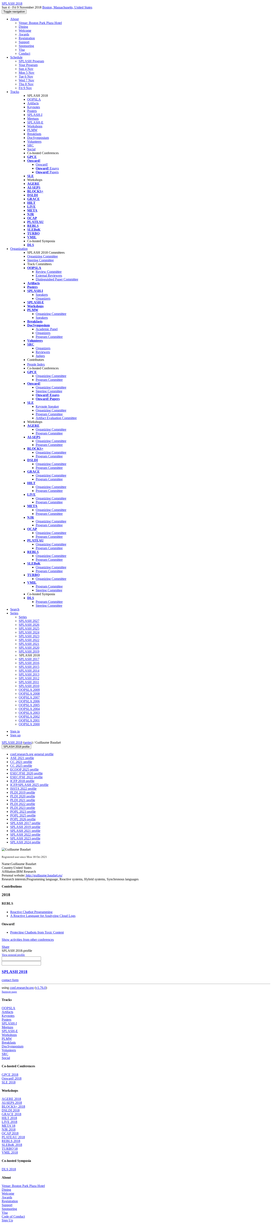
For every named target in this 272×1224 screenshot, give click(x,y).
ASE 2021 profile (22, 758)
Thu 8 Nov (26, 84)
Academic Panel (47, 329)
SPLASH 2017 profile (25, 823)
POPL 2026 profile (23, 819)
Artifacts (33, 103)
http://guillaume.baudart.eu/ (43, 875)
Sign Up (7, 1220)
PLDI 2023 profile (22, 808)
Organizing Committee (42, 256)
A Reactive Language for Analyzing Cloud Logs (42, 916)
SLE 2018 (9, 1082)
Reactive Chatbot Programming (31, 912)
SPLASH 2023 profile (25, 838)
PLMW (32, 130)
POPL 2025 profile (23, 815)
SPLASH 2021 (29, 644)
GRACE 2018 (11, 1114)
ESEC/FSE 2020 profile (26, 773)
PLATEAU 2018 (13, 1137)
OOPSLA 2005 (29, 705)
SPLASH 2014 (29, 670)
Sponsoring (26, 46)
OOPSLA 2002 (29, 716)
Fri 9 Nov (25, 88)
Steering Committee (40, 260)
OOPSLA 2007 (29, 697)
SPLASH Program (31, 61)
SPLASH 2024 (29, 632)
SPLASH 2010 (29, 686)
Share (5, 947)
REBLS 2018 (11, 1141)
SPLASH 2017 (29, 659)
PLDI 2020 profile (22, 796)
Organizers (43, 298)
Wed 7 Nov (26, 80)
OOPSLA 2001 (29, 720)
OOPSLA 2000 (29, 724)
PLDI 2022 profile (22, 804)
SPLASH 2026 (29, 624)
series (28, 742)
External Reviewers (49, 275)
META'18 (8, 1125)
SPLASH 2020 (29, 647)
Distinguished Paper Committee (57, 279)
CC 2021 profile (21, 762)
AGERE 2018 (11, 1099)
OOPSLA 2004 (29, 709)
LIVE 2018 (9, 1122)
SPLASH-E (35, 122)
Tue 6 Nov (26, 76)
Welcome (25, 30)
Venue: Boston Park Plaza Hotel (40, 23)
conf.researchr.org (22, 987)
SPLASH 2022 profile (25, 834)
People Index (36, 364)
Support (24, 42)
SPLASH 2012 (29, 678)
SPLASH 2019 (29, 651)
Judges (40, 356)
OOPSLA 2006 (29, 701)
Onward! (42, 164)
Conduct (24, 53)
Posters (32, 111)
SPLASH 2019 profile (25, 827)
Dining (23, 26)
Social (31, 149)
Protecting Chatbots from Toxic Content (37, 932)
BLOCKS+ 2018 (13, 1106)
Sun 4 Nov (26, 69)
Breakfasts (34, 134)
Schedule (16, 57)
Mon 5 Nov (26, 72)
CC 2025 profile (21, 765)
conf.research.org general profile (32, 754)
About (14, 19)
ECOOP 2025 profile (24, 769)
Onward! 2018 (11, 1078)
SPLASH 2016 (29, 663)
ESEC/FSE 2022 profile (26, 777)
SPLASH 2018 (12, 742)
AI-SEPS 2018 (12, 1102)
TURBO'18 (10, 1148)
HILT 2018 (9, 1118)
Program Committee (49, 337)
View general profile (13, 954)
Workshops (34, 126)
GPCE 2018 (10, 1074)
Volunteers (34, 141)
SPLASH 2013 (29, 674)
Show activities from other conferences (28, 939)
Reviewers (43, 352)
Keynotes (33, 107)
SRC (30, 145)
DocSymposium (38, 137)
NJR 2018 (9, 1129)
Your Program (28, 65)
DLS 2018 (9, 1169)
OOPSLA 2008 (29, 693)
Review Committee (49, 271)
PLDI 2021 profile (22, 800)
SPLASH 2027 (29, 621)
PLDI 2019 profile (22, 792)
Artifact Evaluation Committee (56, 418)
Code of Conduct (13, 1216)
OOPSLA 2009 (29, 690)
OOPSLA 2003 (29, 712)
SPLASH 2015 (29, 667)
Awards (24, 34)
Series (23, 617)
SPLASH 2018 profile (16, 746)
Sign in (15, 731)
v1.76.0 (41, 987)
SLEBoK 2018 (12, 1145)
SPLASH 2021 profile (25, 831)
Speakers (42, 294)
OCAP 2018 (10, 1133)
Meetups (33, 118)
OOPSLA (34, 99)
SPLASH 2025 (29, 628)
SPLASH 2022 (29, 640)
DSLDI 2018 (11, 1110)
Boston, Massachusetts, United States (67, 7)
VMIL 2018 (10, 1152)
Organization (19, 248)
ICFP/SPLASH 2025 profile (29, 785)
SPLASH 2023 (29, 636)
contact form (10, 980)
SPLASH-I (34, 115)
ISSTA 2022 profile (23, 788)
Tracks (14, 92)
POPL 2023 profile (23, 811)
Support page (9, 991)
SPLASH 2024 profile (25, 842)
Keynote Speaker (47, 406)
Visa (22, 49)
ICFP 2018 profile (22, 781)
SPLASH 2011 (29, 682)
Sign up (15, 735)
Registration (27, 38)
